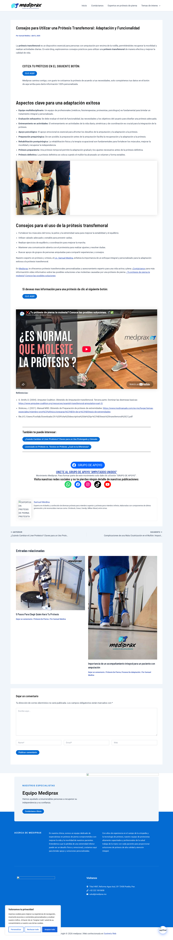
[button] (159, 6)
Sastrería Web (110, 933)
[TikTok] (97, 484)
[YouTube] (107, 484)
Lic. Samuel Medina (64, 258)
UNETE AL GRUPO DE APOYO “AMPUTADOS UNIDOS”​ (86, 472)
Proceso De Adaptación (131, 672)
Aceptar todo (50, 929)
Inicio (84, 5)
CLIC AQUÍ (29, 73)
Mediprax (23, 268)
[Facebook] (77, 484)
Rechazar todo (33, 929)
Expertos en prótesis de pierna (122, 5)
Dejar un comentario (24, 619)
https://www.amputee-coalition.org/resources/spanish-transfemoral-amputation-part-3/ (60, 403)
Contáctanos (97, 5)
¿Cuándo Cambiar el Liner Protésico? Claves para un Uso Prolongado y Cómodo (61, 439)
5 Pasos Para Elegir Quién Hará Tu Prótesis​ (37, 614)
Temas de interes (149, 5)
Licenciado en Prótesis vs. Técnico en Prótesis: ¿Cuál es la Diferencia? (57, 447)
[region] (33, 920)
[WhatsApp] (68, 484)
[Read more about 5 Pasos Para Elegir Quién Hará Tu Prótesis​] (50, 583)
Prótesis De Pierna (41, 619)
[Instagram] (87, 484)
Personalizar (16, 929)
